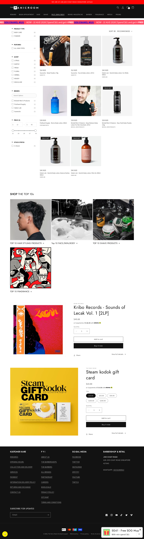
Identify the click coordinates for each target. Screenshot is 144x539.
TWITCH (75, 482)
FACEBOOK (76, 457)
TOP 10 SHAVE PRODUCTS (105, 243)
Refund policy (74, 534)
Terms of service (95, 534)
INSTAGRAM (77, 467)
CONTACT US (15, 492)
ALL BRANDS (46, 472)
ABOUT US (45, 457)
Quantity (76, 327)
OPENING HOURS (17, 462)
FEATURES (17, 45)
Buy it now (98, 346)
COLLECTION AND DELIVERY (21, 467)
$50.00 (112, 396)
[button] (38, 14)
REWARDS (14, 457)
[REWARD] (5, 534)
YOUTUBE (76, 477)
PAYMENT (14, 477)
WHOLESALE (46, 487)
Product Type (19, 29)
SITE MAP (45, 497)
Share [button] (78, 355)
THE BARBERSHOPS (49, 462)
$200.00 (103, 401)
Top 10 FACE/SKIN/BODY (63, 243)
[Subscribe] (48, 515)
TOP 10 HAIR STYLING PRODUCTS (26, 243)
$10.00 (90, 396)
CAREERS (44, 482)
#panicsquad (64, 534)
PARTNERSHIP (46, 477)
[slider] (13, 130)
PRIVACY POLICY (47, 492)
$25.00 (101, 396)
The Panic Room (53, 534)
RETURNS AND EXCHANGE (20, 487)
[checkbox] (24, 32)
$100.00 (91, 401)
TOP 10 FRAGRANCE (19, 291)
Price (17, 120)
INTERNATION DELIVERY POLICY (22, 482)
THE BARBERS (46, 467)
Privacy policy (84, 534)
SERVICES (14, 472)
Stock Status (19, 142)
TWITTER (76, 462)
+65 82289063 (118, 470)
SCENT (16, 57)
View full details (117, 354)
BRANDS (17, 91)
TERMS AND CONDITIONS (51, 502)
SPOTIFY (75, 472)
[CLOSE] (140, 530)
